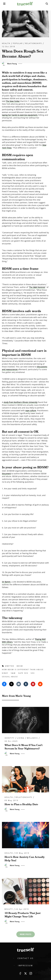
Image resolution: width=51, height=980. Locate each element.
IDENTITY (10, 738)
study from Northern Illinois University (20, 402)
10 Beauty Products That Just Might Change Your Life (23, 914)
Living (20, 738)
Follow (25, 973)
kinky (5, 673)
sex (33, 673)
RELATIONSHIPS (33, 43)
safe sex (23, 673)
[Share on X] (11, 684)
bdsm (20, 666)
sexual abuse (10, 677)
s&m (13, 673)
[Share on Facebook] (4, 684)
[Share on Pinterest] (33, 684)
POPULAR (18, 43)
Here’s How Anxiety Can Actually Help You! (25, 858)
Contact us (26, 958)
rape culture (30, 410)
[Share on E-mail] (18, 684)
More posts (25, 934)
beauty (9, 909)
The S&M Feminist (37, 287)
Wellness (32, 738)
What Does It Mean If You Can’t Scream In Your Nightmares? (23, 746)
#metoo (9, 666)
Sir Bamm (6, 581)
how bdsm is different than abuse (23, 669)
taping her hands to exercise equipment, (20, 115)
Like (20, 973)
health (6, 43)
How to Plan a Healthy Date (21, 804)
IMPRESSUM (25, 965)
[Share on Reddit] (40, 684)
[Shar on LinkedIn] (26, 684)
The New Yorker (13, 101)
